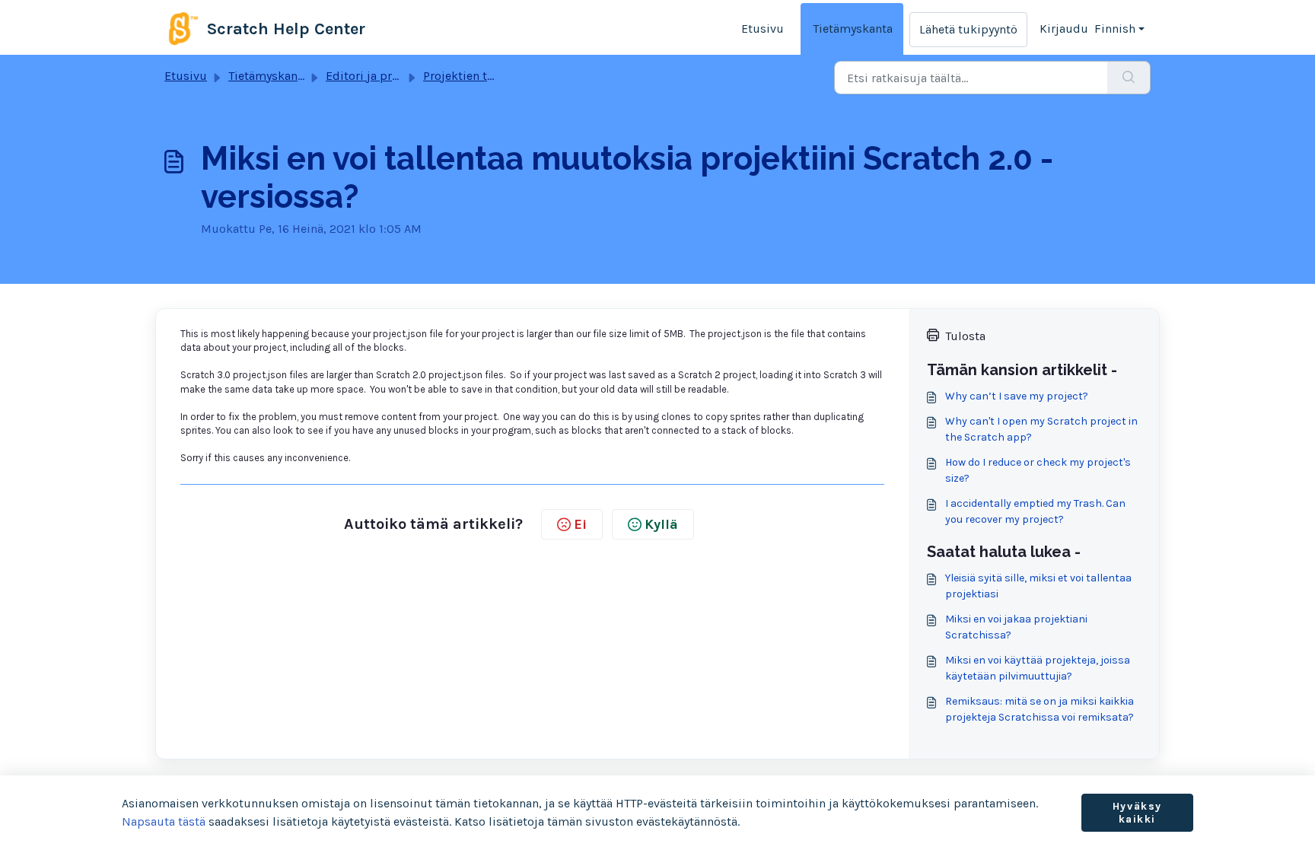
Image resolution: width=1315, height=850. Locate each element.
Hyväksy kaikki (1137, 813)
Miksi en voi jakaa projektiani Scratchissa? (1016, 627)
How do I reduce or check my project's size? (1038, 470)
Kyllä (661, 524)
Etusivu (762, 28)
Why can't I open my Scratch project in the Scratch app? (1041, 429)
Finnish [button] (1114, 28)
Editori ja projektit (377, 75)
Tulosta (965, 336)
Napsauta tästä (163, 821)
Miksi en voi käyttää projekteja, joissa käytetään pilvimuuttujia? (1037, 668)
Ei (580, 524)
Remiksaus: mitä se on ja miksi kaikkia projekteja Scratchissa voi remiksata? (1039, 709)
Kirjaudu (1064, 28)
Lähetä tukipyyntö (968, 29)
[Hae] (1129, 77)
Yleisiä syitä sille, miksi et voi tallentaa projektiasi (1038, 585)
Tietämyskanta (853, 28)
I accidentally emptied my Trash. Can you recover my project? (1035, 511)
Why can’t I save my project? (1016, 396)
